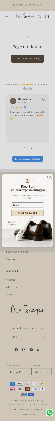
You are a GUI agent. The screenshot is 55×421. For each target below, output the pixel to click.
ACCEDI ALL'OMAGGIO (27, 213)
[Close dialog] (49, 177)
